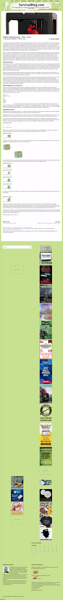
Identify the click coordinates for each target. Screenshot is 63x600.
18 (48, 550)
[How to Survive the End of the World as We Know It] (46, 456)
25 (48, 551)
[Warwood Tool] (46, 508)
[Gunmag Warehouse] (46, 274)
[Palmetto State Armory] (46, 371)
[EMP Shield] (17, 495)
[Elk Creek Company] (46, 413)
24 (44, 551)
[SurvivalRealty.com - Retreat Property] (46, 254)
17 (44, 550)
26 (52, 551)
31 (44, 552)
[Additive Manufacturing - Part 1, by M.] (31, 23)
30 (40, 552)
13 (56, 549)
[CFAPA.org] (46, 534)
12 (52, 549)
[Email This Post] (50, 38)
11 (48, 549)
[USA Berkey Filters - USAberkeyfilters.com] (17, 482)
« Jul (32, 555)
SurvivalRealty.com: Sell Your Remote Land (12, 229)
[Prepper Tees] (46, 521)
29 (36, 552)
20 (56, 550)
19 (52, 550)
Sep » (35, 555)
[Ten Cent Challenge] (46, 495)
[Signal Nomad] (46, 394)
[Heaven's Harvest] (46, 349)
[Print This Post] (49, 38)
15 (36, 550)
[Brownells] (46, 434)
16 (40, 550)
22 (36, 551)
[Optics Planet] (46, 482)
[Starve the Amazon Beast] (17, 508)
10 (44, 549)
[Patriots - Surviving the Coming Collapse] (46, 294)
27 (56, 551)
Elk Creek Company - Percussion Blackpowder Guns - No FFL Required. (17, 227)
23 (40, 551)
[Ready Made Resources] (46, 330)
